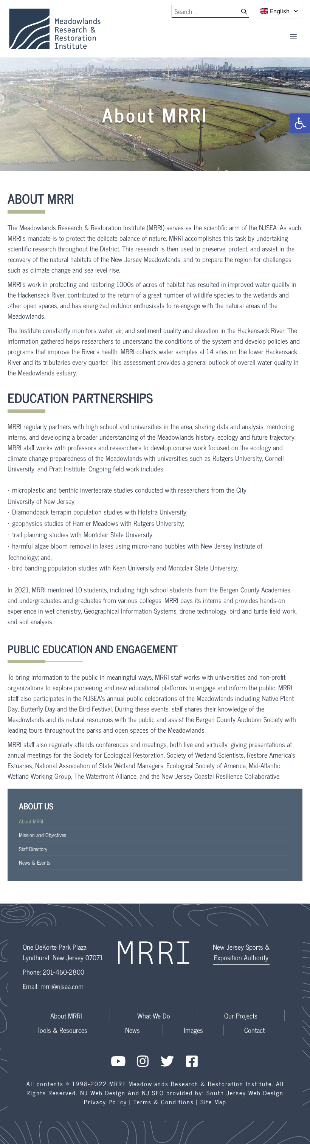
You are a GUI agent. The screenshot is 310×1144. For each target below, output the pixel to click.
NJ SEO (153, 1092)
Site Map (213, 1102)
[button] (300, 123)
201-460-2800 (63, 971)
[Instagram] (142, 1061)
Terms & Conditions (163, 1102)
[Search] (244, 11)
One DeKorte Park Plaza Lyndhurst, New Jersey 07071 (63, 952)
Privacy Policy (105, 1102)
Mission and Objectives (42, 834)
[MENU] (293, 36)
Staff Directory (33, 848)
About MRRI (31, 821)
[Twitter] (167, 1061)
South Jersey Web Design (245, 1092)
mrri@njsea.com (62, 986)
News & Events (34, 862)
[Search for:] (205, 11)
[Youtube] (118, 1061)
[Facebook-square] (191, 1061)
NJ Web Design (103, 1092)
